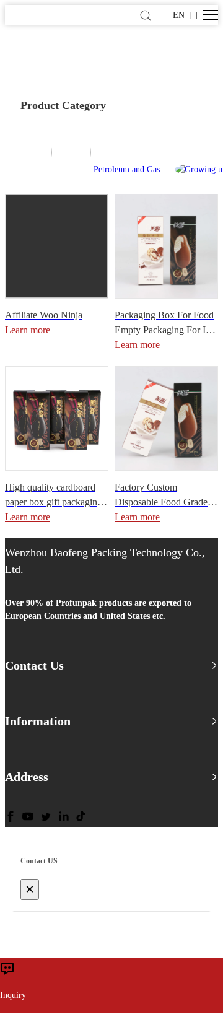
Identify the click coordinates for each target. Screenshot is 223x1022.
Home (28, 56)
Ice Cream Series (116, 56)
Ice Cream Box (37, 69)
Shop (63, 56)
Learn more (137, 344)
